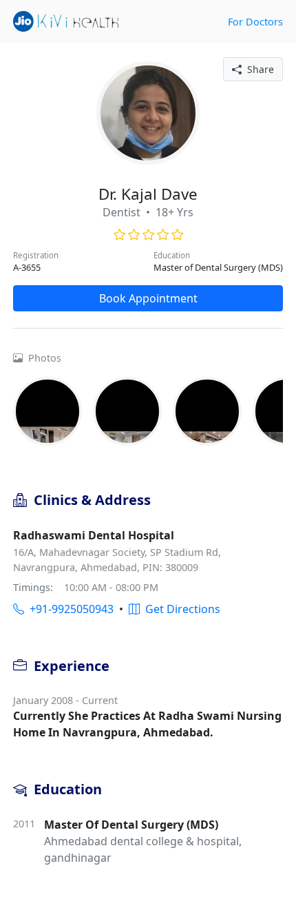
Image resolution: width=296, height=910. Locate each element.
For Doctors (255, 21)
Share (258, 69)
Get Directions (180, 609)
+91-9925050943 (69, 609)
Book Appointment (148, 298)
